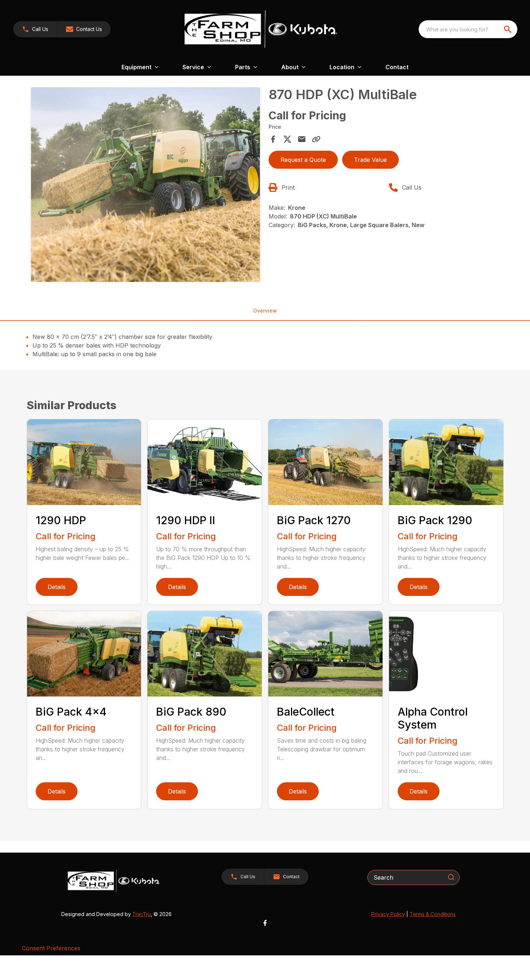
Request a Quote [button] (303, 159)
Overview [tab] (265, 311)
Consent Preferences (51, 948)
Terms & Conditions (433, 914)
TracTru (141, 914)
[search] (508, 29)
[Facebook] (265, 922)
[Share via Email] (301, 139)
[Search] (451, 877)
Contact (396, 67)
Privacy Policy (388, 914)
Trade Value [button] (370, 159)
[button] (35, 29)
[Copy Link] (316, 139)
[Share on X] (287, 139)
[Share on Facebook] (273, 139)
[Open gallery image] (146, 184)
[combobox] (468, 29)
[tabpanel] (146, 185)
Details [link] (57, 587)
